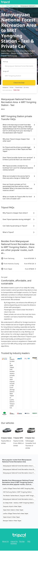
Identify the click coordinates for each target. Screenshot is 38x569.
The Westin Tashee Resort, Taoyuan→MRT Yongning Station (19, 495)
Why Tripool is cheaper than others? (15, 213)
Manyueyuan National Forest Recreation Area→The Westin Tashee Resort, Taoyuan (19, 473)
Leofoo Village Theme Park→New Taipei (15, 513)
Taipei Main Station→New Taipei (13, 510)
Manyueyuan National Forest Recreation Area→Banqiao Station (19, 469)
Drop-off (6, 71)
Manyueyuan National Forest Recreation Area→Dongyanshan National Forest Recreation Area (19, 466)
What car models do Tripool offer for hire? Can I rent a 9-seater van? (17, 198)
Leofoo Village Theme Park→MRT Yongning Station (19, 488)
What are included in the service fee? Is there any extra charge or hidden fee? (16, 177)
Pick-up (5, 61)
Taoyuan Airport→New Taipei (12, 506)
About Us (5, 541)
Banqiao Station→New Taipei (12, 520)
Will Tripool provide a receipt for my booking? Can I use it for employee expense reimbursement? (18, 168)
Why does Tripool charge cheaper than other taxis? (16, 140)
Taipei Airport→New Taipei (11, 517)
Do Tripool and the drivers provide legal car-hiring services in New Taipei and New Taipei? (17, 149)
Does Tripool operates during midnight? (17, 219)
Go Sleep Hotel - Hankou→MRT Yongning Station (18, 503)
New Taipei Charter (12, 6)
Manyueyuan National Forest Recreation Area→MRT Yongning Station (19, 499)
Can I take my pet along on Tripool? (15, 226)
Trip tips (22, 541)
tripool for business (14, 542)
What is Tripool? (8, 232)
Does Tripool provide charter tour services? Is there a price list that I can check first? (18, 159)
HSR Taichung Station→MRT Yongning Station (17, 492)
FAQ (28, 541)
